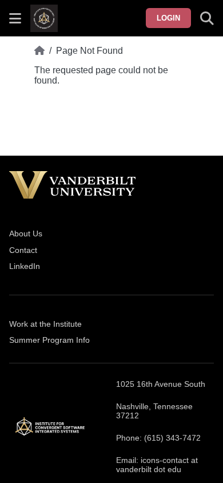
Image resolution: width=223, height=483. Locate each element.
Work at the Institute (45, 323)
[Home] (39, 51)
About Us (25, 233)
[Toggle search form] (207, 18)
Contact (23, 250)
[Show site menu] (15, 18)
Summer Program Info (49, 340)
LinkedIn (24, 266)
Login (168, 18)
